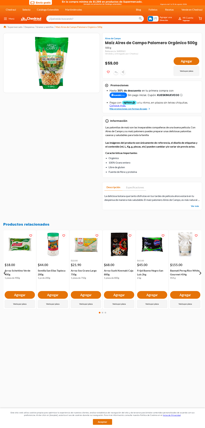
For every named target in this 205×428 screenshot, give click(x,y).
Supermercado (15, 27)
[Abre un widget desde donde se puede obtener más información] (192, 422)
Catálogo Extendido (48, 9)
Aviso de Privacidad (172, 415)
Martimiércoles (73, 9)
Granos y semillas (44, 27)
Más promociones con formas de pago (128, 108)
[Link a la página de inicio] (4, 27)
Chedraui (11, 9)
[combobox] (95, 19)
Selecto (26, 9)
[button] (4, 273)
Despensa (29, 27)
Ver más (195, 206)
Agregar (186, 61)
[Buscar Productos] (140, 19)
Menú (11, 18)
